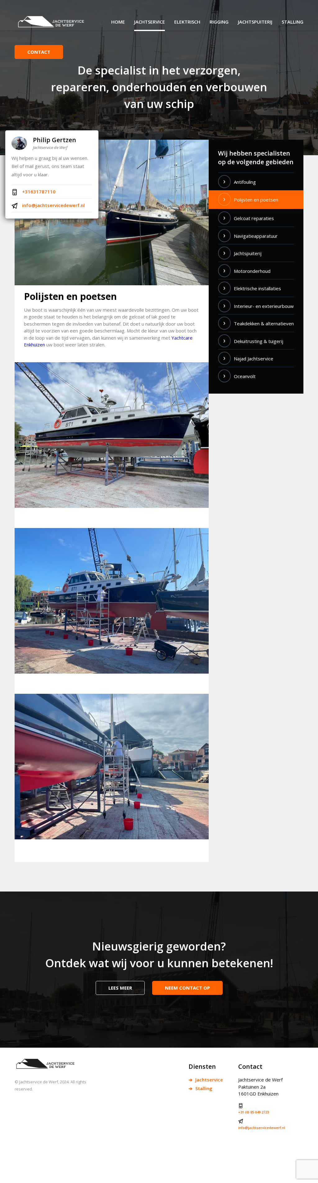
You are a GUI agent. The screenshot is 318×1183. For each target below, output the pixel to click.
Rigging (219, 22)
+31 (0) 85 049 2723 (253, 1112)
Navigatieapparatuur (256, 236)
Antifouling (245, 182)
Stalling (292, 22)
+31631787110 (38, 191)
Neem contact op (187, 988)
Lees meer (120, 988)
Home (118, 22)
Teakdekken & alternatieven (264, 323)
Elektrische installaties (257, 288)
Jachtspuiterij (255, 22)
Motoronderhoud (252, 271)
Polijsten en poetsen (256, 199)
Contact (38, 52)
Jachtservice (149, 22)
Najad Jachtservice (253, 358)
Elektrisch (187, 22)
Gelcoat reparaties (254, 218)
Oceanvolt (245, 376)
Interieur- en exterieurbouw (264, 306)
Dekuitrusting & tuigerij (258, 341)
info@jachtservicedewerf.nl (53, 205)
